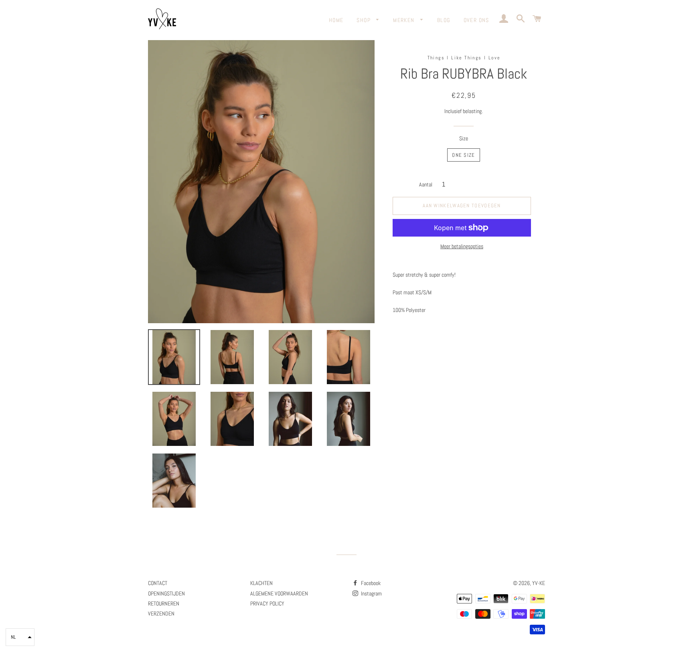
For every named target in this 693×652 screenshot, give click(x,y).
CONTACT (157, 583)
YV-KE (538, 583)
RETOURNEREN (163, 603)
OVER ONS (476, 20)
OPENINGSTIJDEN (166, 593)
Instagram (371, 593)
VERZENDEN (161, 613)
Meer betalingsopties (461, 246)
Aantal (425, 184)
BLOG (443, 20)
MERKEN (404, 20)
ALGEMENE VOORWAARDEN (279, 593)
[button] (20, 637)
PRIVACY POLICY (267, 603)
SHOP (364, 20)
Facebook (370, 583)
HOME (336, 20)
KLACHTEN (261, 583)
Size (463, 138)
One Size (463, 155)
